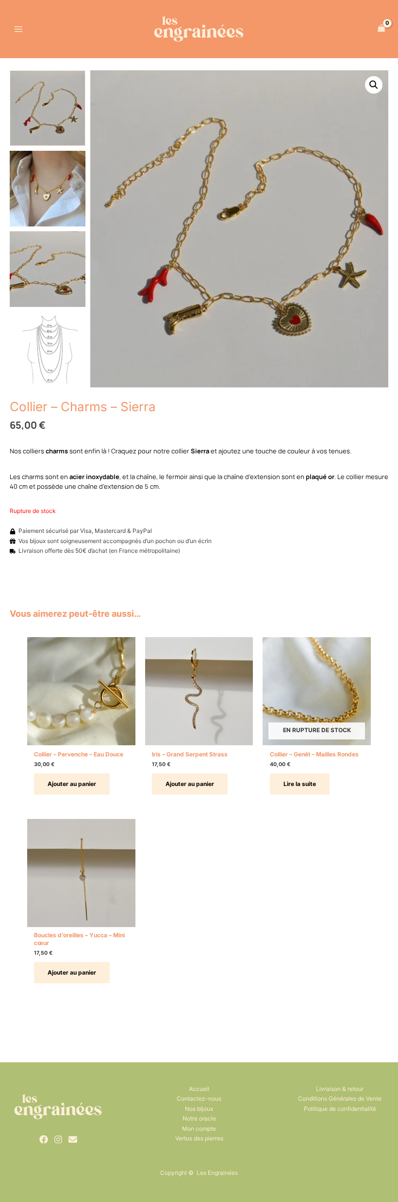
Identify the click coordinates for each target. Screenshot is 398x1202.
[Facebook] (43, 1139)
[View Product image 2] (47, 188)
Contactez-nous (199, 1098)
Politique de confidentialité (340, 1108)
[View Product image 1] (47, 108)
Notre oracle (199, 1118)
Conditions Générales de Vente (339, 1098)
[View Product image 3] (47, 269)
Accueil (199, 1088)
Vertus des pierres (199, 1138)
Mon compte (199, 1128)
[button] (373, 85)
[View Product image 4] (47, 349)
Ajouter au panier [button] (72, 783)
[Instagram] (58, 1139)
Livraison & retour (340, 1088)
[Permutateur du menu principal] (19, 29)
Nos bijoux (199, 1108)
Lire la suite (299, 783)
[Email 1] (72, 1139)
